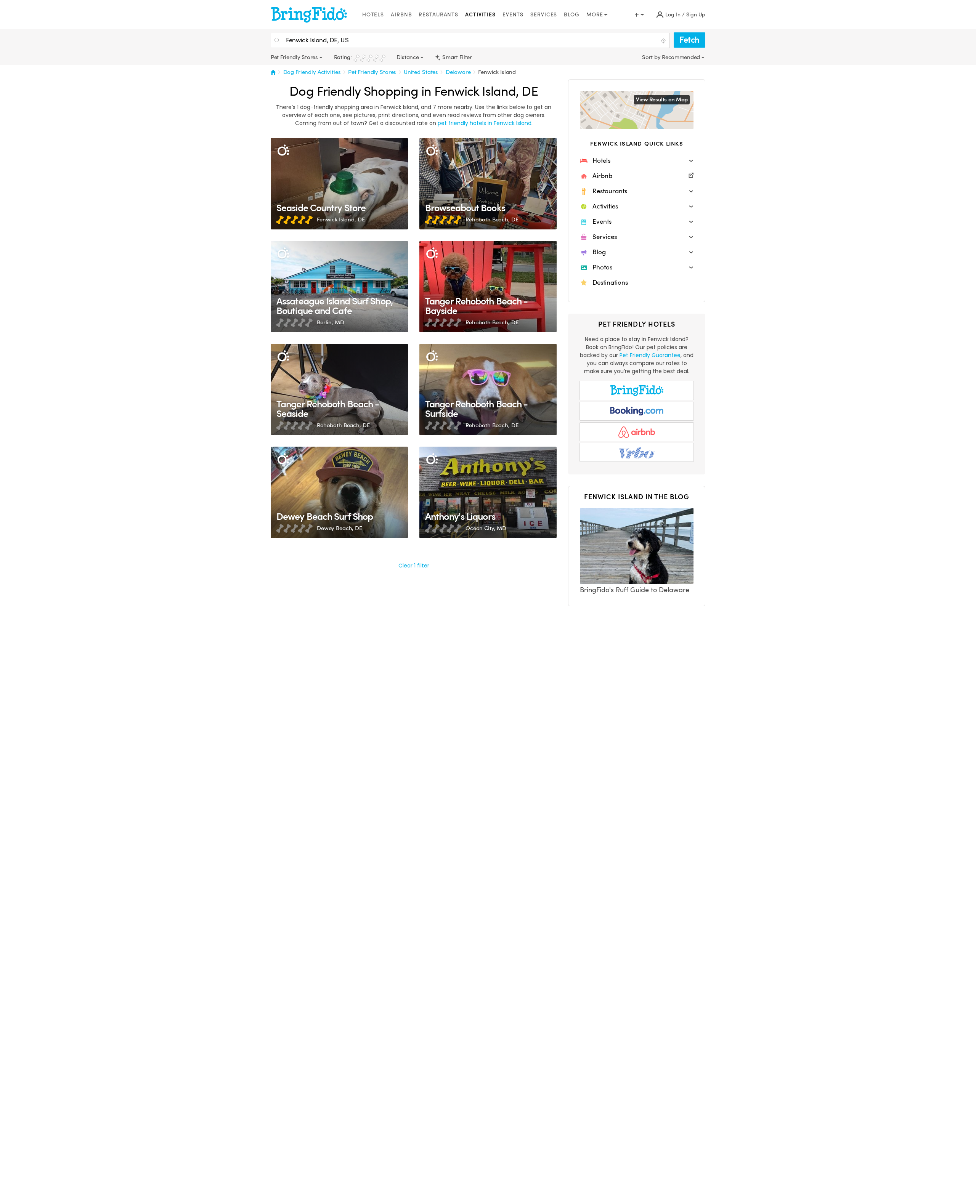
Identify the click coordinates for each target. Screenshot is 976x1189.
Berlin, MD (330, 322)
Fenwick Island (497, 72)
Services (543, 14)
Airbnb (401, 14)
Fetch (689, 40)
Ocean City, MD (486, 528)
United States (421, 72)
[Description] (283, 150)
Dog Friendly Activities (312, 72)
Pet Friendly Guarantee (650, 355)
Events (512, 14)
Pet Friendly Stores (372, 72)
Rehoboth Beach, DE (492, 219)
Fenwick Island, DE (340, 219)
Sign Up (695, 14)
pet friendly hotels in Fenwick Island (484, 123)
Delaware (458, 72)
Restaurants (438, 14)
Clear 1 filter (413, 565)
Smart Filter (456, 57)
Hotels (373, 14)
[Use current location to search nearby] (664, 41)
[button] (636, 160)
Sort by (652, 57)
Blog (572, 14)
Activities (480, 14)
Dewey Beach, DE (339, 528)
